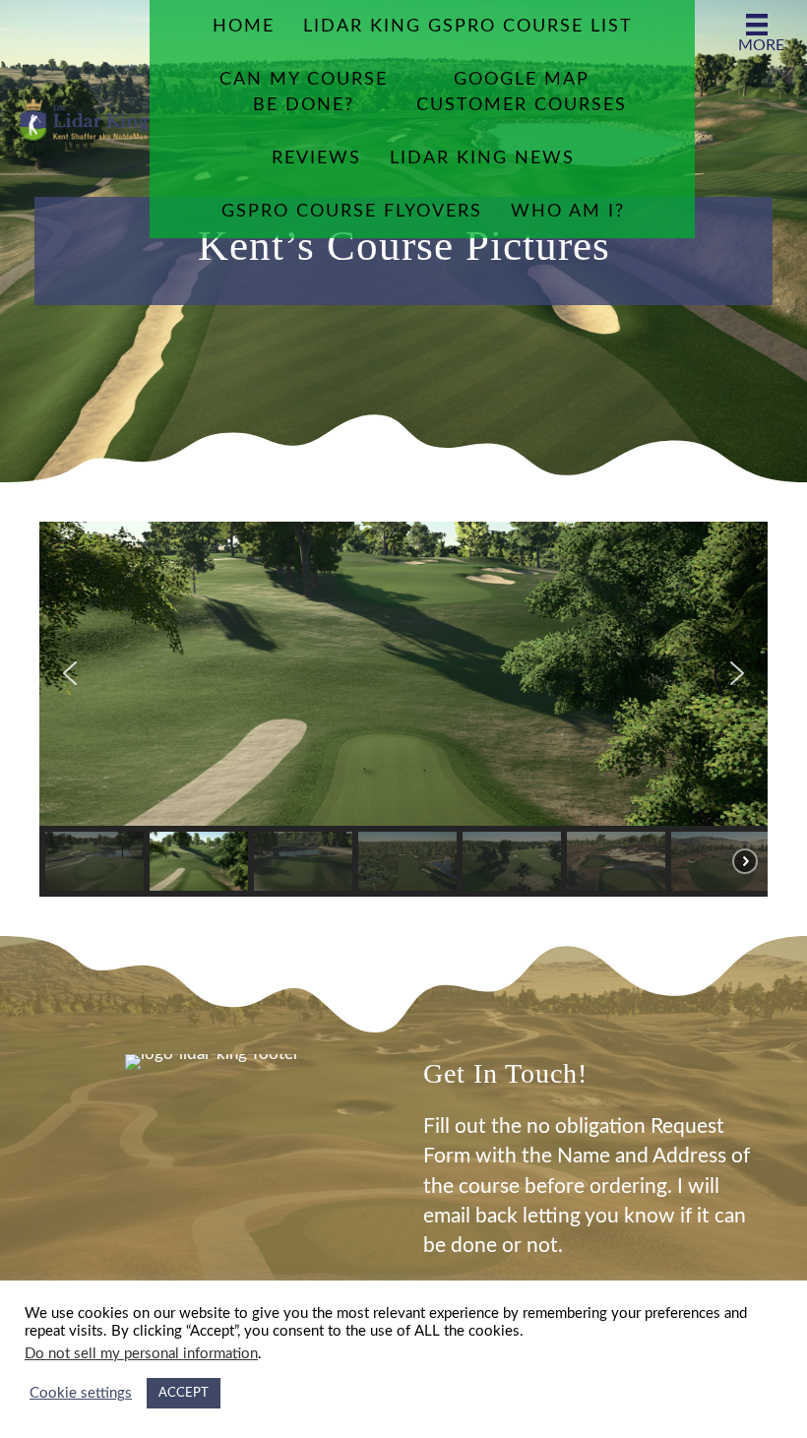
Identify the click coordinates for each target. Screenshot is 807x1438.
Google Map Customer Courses (521, 92)
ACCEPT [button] (183, 1393)
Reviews (316, 158)
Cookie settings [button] (81, 1393)
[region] (403, 709)
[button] (70, 673)
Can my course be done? (303, 92)
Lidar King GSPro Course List (468, 26)
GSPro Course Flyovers (351, 211)
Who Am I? (568, 211)
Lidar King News (482, 158)
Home (244, 26)
